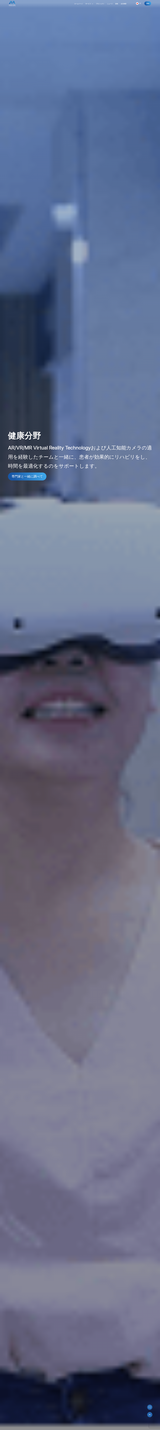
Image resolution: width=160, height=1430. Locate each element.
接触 (147, 3)
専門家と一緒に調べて (27, 476)
